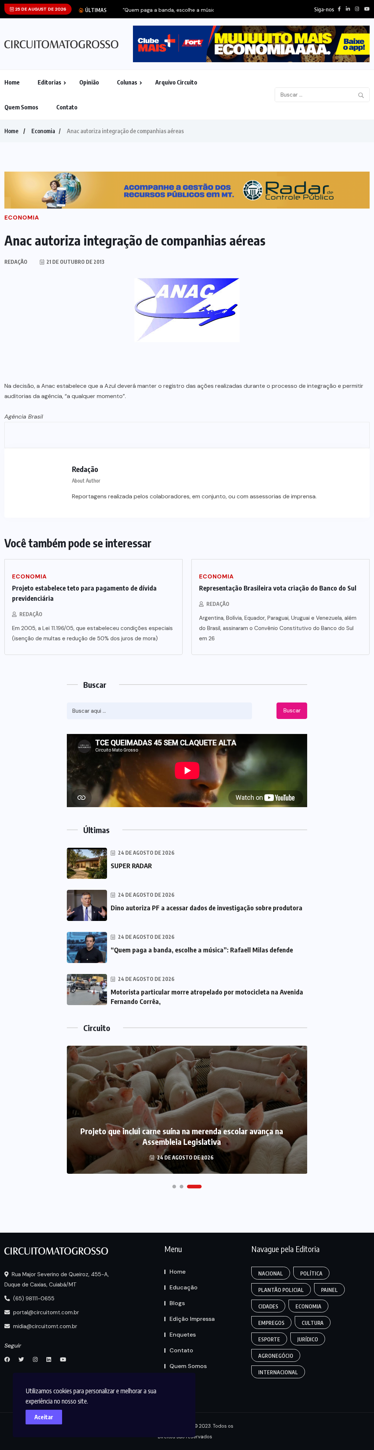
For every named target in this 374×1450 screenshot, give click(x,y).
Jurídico (307, 1339)
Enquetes (182, 1334)
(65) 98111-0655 (33, 1298)
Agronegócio (275, 1356)
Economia (43, 131)
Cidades (268, 1306)
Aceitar (43, 1417)
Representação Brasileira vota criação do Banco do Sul (277, 588)
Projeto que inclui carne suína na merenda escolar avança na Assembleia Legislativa (181, 1136)
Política (311, 1273)
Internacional (278, 1372)
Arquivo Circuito (176, 82)
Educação (183, 1287)
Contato (66, 107)
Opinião (89, 82)
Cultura (313, 1323)
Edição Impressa (192, 1319)
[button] (174, 1186)
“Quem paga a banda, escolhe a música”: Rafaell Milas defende (202, 949)
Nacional (270, 1273)
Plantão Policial (281, 1290)
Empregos (271, 1323)
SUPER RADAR (131, 865)
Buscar (292, 710)
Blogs (177, 1303)
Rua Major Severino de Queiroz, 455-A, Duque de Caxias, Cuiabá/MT (56, 1279)
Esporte (269, 1339)
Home (12, 82)
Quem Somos (21, 107)
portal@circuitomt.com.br (45, 1312)
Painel (329, 1290)
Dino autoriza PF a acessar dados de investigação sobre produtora (206, 907)
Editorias (49, 82)
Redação (30, 614)
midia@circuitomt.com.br (44, 1326)
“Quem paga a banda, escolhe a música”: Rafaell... (182, 10)
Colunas (127, 82)
